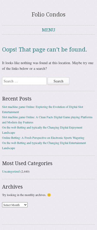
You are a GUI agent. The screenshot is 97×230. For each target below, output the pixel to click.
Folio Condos (48, 14)
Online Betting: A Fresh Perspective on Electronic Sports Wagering (43, 137)
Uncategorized (11, 171)
